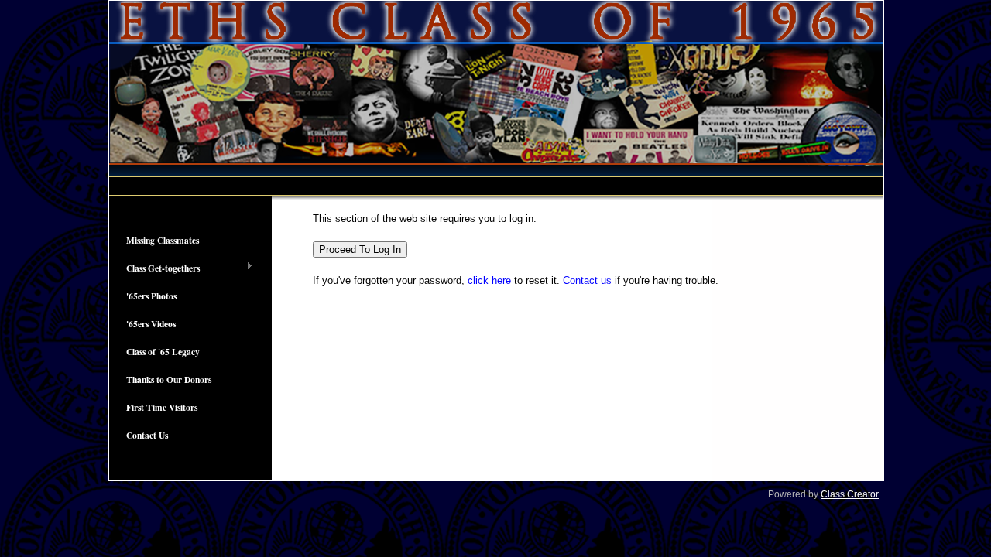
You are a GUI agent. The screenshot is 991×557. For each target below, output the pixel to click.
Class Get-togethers (154, 268)
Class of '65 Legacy (163, 351)
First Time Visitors (161, 407)
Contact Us (147, 435)
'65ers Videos (151, 323)
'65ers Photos (151, 295)
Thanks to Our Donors (168, 379)
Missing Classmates (162, 240)
